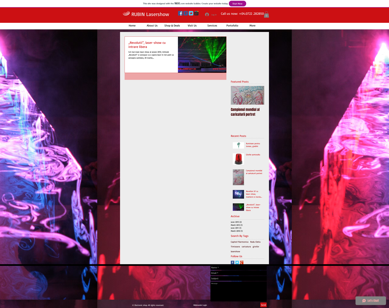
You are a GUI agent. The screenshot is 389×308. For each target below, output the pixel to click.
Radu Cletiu (255, 241)
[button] (266, 14)
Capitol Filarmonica (239, 241)
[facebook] (185, 13)
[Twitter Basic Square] (237, 262)
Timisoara (235, 246)
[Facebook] (180, 13)
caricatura (246, 246)
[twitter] (191, 13)
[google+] (196, 13)
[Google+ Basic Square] (241, 262)
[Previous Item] (235, 95)
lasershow (235, 251)
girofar (256, 246)
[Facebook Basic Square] (232, 262)
